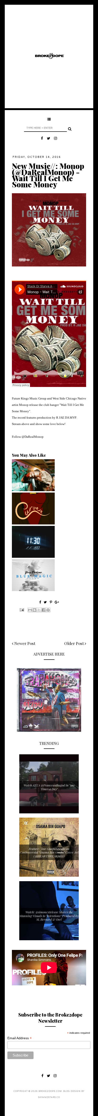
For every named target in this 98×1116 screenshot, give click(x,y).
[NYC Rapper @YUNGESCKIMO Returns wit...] (33, 590)
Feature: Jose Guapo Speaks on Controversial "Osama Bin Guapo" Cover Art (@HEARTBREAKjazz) (49, 852)
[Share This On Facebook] (40, 602)
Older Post (74, 643)
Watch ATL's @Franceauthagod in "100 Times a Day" (49, 787)
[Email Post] (21, 609)
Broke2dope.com (50, 1091)
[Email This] (30, 610)
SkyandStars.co (49, 1097)
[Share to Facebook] (43, 610)
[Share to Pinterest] (48, 610)
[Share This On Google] (57, 602)
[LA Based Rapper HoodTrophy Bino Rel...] (33, 490)
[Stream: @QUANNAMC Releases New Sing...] (33, 523)
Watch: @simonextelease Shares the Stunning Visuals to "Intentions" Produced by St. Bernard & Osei (49, 915)
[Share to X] (39, 610)
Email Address (19, 1038)
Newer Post (24, 643)
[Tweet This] (46, 602)
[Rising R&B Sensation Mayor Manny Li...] (33, 556)
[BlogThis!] (34, 610)
